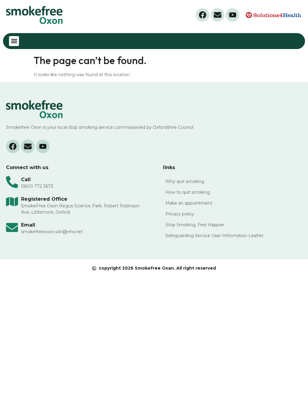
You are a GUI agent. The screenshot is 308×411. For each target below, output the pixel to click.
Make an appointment (188, 203)
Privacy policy (179, 214)
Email (28, 225)
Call (26, 179)
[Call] (12, 182)
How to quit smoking (187, 192)
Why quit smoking (184, 181)
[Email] (12, 227)
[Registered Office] (12, 202)
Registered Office (44, 199)
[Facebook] (202, 15)
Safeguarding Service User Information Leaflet (214, 235)
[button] (14, 41)
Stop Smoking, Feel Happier (194, 224)
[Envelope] (217, 15)
